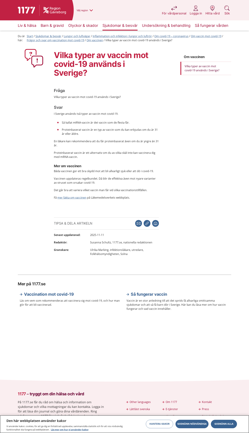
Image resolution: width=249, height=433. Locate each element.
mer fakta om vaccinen (71, 197)
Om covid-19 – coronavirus (171, 36)
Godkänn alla (223, 424)
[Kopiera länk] (147, 223)
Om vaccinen (95, 40)
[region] (124, 424)
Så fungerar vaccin (149, 294)
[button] (155, 223)
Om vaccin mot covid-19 (206, 36)
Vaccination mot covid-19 (49, 294)
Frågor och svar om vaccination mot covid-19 (55, 40)
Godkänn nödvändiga (192, 424)
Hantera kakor (159, 424)
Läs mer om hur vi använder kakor (70, 429)
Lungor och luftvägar (77, 36)
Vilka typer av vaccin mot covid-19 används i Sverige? (138, 40)
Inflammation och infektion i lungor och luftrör (122, 36)
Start (30, 36)
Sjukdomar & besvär (48, 36)
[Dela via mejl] (138, 223)
